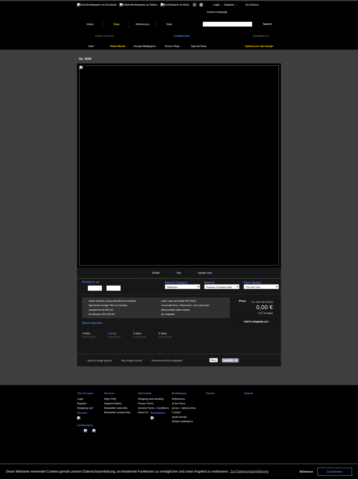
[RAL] (82, 430)
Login (216, 4)
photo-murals (179, 417)
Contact (176, 412)
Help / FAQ (110, 399)
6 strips (163, 333)
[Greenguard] (80, 430)
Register (229, 4)
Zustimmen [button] (335, 471)
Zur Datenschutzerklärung (249, 471)
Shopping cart (85, 408)
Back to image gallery (100, 360)
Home (90, 24)
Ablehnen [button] (306, 471)
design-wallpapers (182, 421)
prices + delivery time (184, 408)
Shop (116, 24)
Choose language (217, 12)
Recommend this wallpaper (167, 360)
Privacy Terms (146, 403)
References (143, 24)
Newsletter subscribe (116, 408)
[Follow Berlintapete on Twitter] (138, 4)
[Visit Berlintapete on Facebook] (96, 4)
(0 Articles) (252, 4)
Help (169, 24)
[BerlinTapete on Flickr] (175, 4)
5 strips (137, 333)
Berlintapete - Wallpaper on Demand (105, 11)
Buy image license (131, 360)
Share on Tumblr (231, 360)
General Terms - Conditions (153, 408)
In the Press (178, 403)
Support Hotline (113, 403)
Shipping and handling (151, 399)
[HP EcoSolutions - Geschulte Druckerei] (78, 430)
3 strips (86, 333)
